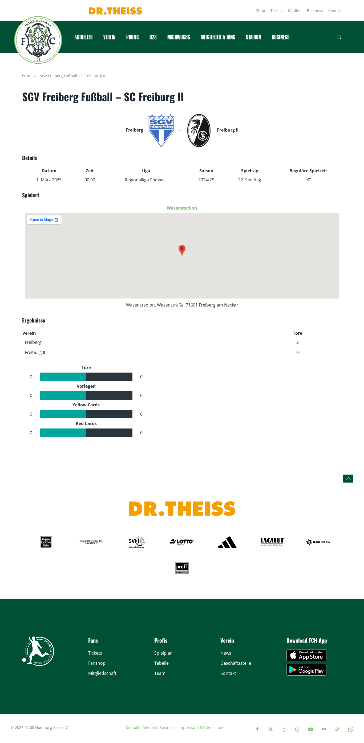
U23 (153, 37)
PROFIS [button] (132, 37)
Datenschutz (213, 727)
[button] (339, 37)
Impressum (189, 727)
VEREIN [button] (109, 37)
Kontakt (335, 10)
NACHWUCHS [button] (178, 37)
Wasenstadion (182, 208)
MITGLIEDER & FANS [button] (218, 37)
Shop (260, 10)
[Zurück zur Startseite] (38, 40)
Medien (295, 10)
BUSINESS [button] (281, 37)
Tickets (276, 10)
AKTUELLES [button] (84, 37)
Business (315, 10)
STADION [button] (253, 37)
